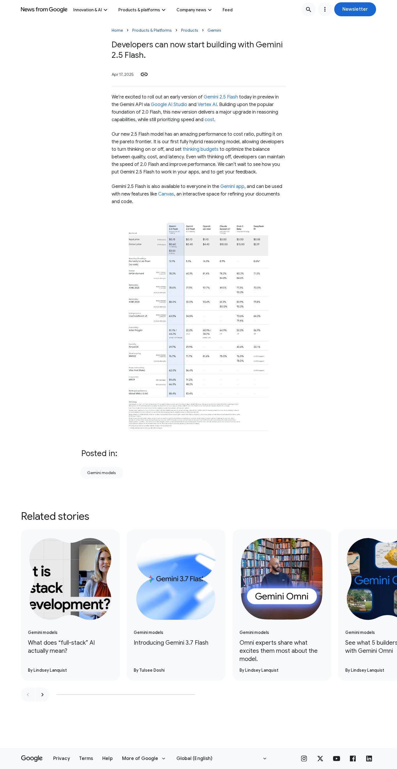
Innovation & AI (87, 9)
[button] (355, 9)
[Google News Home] (44, 9)
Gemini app (231, 186)
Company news (191, 9)
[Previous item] (28, 695)
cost (209, 120)
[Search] (309, 9)
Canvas (166, 194)
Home (117, 30)
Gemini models (101, 472)
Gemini (214, 30)
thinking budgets (201, 149)
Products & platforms (139, 9)
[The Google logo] (32, 758)
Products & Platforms (152, 30)
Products (189, 30)
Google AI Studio (169, 104)
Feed (228, 9)
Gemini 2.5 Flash (221, 97)
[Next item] (42, 695)
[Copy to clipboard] (144, 74)
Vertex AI (207, 104)
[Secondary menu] (325, 9)
